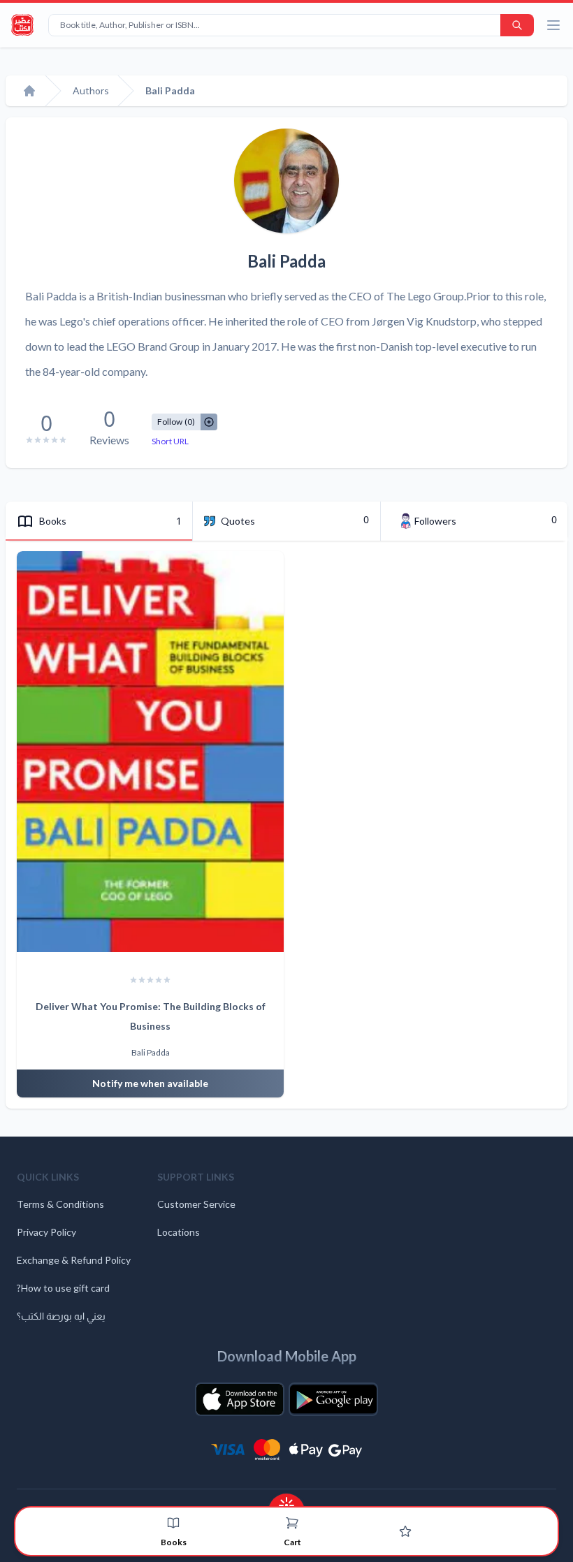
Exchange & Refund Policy (74, 1260)
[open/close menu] (553, 25)
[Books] (173, 1522)
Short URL (170, 441)
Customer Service (196, 1204)
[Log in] (405, 1531)
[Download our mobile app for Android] (333, 1399)
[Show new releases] (286, 1501)
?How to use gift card (63, 1288)
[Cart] (292, 1522)
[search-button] (517, 25)
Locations (178, 1232)
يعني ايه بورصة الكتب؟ (61, 1316)
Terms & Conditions (60, 1204)
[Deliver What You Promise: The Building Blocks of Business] (150, 751)
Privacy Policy (46, 1232)
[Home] (29, 91)
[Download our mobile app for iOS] (239, 1399)
